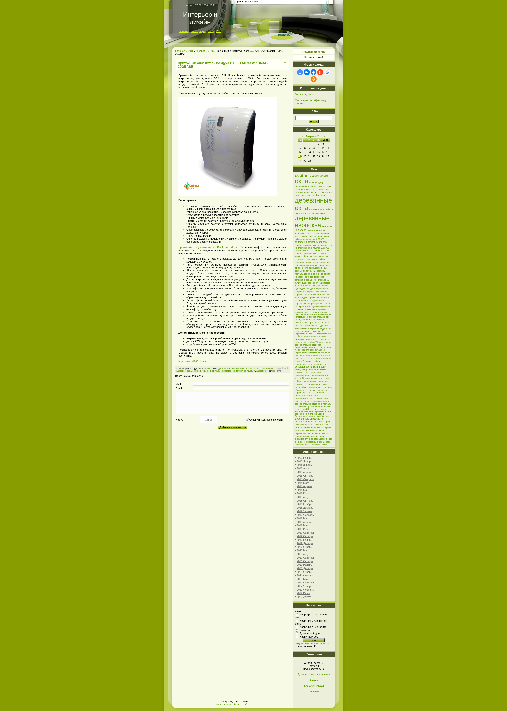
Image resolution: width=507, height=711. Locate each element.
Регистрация (198, 31)
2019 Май (302, 525)
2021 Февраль (305, 575)
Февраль (201, 50)
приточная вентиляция (244, 371)
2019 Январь (304, 511)
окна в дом (310, 233)
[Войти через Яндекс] (320, 72)
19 (211, 50)
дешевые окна (303, 195)
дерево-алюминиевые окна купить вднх (311, 310)
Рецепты (314, 691)
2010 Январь (304, 461)
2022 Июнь (303, 593)
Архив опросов (320, 643)
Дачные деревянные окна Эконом (312, 416)
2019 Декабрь (305, 543)
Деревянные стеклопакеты (314, 674)
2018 (190, 50)
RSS (218, 31)
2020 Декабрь (305, 568)
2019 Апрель (304, 522)
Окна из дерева (304, 94)
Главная (184, 31)
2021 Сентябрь (305, 582)
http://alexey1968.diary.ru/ (193, 361)
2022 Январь (304, 586)
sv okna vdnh (319, 195)
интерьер (311, 175)
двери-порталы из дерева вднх (314, 406)
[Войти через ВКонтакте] (307, 72)
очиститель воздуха (234, 368)
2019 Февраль (305, 514)
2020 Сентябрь (305, 557)
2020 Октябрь (305, 561)
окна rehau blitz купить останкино (311, 409)
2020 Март (303, 550)
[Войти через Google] (327, 72)
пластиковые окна (315, 213)
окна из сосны (308, 192)
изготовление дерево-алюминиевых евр (313, 343)
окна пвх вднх (325, 387)
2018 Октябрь (305, 500)
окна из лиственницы (311, 236)
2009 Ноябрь (304, 457)
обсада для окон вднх (306, 390)
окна (301, 181)
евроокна (314, 209)
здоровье (261, 371)
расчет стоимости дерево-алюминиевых (312, 324)
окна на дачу (316, 182)
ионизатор (226, 371)
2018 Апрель (304, 486)
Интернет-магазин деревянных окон (313, 411)
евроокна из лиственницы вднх (310, 414)
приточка (250, 368)
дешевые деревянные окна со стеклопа (311, 391)
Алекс (208, 368)
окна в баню (326, 209)
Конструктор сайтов (228, 704)
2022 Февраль (305, 589)
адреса (320, 239)
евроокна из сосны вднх (317, 339)
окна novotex (314, 248)
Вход (211, 31)
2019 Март (303, 518)
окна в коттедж (314, 230)
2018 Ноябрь (304, 504)
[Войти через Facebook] (313, 72)
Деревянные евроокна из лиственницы (309, 420)
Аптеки (314, 680)
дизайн (299, 175)
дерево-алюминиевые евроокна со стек (313, 249)
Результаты (302, 643)
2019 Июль (303, 529)
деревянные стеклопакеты (310, 186)
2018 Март (303, 482)
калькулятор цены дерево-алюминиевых (312, 365)
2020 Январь (304, 546)
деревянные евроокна (312, 221)
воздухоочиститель (210, 371)
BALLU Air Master (264, 368)
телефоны (301, 242)
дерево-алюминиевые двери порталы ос (313, 443)
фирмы (323, 242)
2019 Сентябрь (305, 532)
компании (313, 242)
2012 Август (304, 468)
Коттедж (305, 630)
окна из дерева (307, 239)
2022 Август (304, 596)
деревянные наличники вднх (314, 401)
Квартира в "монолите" (313, 626)
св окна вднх (325, 192)
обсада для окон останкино (311, 350)
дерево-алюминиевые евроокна (311, 245)
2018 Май (302, 489)
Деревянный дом (310, 633)
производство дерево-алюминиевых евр (307, 397)
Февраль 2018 (313, 136)
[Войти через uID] (300, 72)
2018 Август (304, 497)
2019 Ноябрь (304, 539)
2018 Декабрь (305, 507)
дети (220, 368)
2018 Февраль (305, 479)
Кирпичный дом (309, 636)
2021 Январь (304, 571)
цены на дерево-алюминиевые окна (313, 314)
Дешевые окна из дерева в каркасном (311, 434)
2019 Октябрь (305, 536)
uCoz (247, 704)
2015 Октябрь (305, 475)
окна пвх (299, 213)
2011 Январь (304, 465)
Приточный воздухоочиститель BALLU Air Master (208, 247)
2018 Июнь (303, 493)
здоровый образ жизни (187, 371)
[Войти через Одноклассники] (314, 79)
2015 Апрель (304, 472)
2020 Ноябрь (304, 564)
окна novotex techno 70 (306, 342)
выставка (323, 176)
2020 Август (304, 554)
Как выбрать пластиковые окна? (313, 329)
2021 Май (302, 579)
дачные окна (310, 189)
